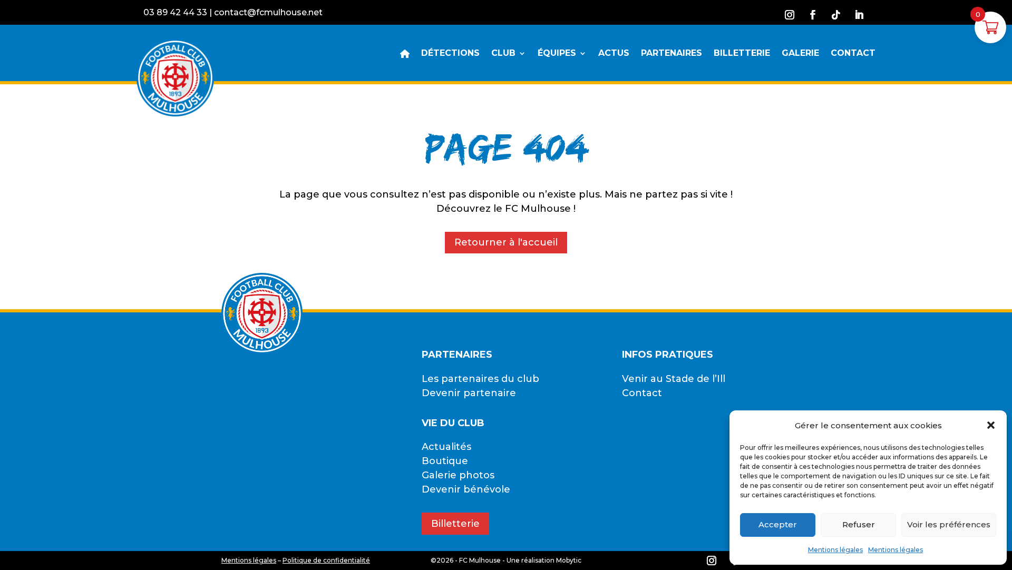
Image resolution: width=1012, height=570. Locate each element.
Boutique (445, 461)
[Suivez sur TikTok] (835, 14)
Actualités (446, 447)
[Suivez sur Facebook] (812, 14)
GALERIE (800, 54)
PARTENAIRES (671, 54)
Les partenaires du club (480, 379)
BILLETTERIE (742, 54)
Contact (642, 393)
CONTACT (853, 54)
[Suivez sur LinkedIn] (859, 14)
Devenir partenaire (469, 393)
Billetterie (455, 523)
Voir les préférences (948, 524)
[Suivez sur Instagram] (789, 14)
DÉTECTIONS (450, 54)
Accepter (777, 524)
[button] (991, 425)
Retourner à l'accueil (506, 242)
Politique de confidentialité (326, 560)
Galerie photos (458, 475)
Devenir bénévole (466, 489)
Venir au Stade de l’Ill (673, 379)
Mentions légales (835, 550)
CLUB (503, 54)
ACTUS (613, 54)
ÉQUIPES (557, 54)
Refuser (858, 524)
